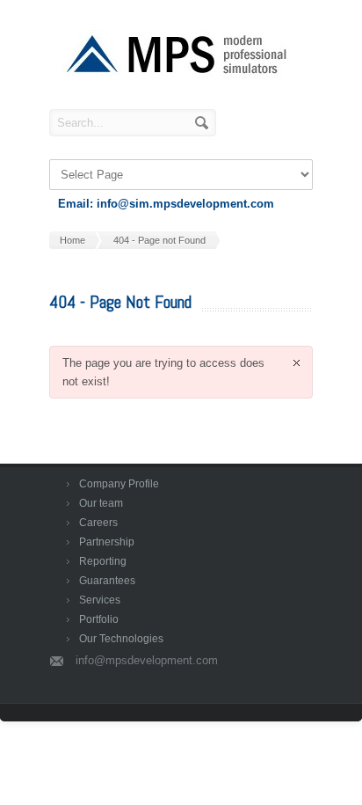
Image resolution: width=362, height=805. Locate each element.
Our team (101, 503)
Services (99, 600)
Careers (98, 522)
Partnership (106, 542)
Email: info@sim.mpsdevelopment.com (166, 203)
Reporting (103, 561)
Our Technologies (121, 639)
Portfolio (99, 619)
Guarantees (107, 580)
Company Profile (119, 484)
